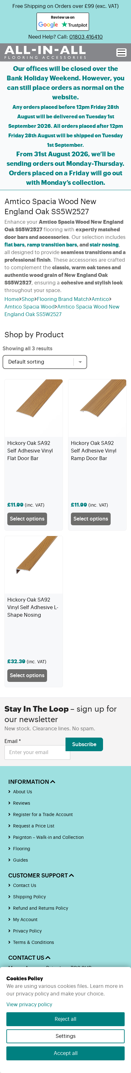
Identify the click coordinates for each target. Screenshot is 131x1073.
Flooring (21, 849)
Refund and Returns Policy (40, 908)
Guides (20, 860)
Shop (28, 299)
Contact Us (24, 885)
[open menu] (121, 52)
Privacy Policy (27, 931)
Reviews (21, 803)
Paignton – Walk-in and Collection (48, 837)
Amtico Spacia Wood (29, 306)
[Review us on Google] (48, 25)
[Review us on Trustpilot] (74, 25)
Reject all (65, 1019)
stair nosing (104, 244)
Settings (66, 1036)
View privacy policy (29, 1004)
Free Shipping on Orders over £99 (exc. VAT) (65, 6)
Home (11, 299)
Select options (27, 518)
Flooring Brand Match (63, 299)
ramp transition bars (52, 244)
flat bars (14, 244)
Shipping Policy (29, 897)
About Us (22, 792)
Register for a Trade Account (43, 815)
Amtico (100, 299)
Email (12, 741)
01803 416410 (86, 37)
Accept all (66, 1053)
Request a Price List (33, 826)
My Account (25, 920)
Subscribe (84, 744)
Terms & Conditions (33, 942)
